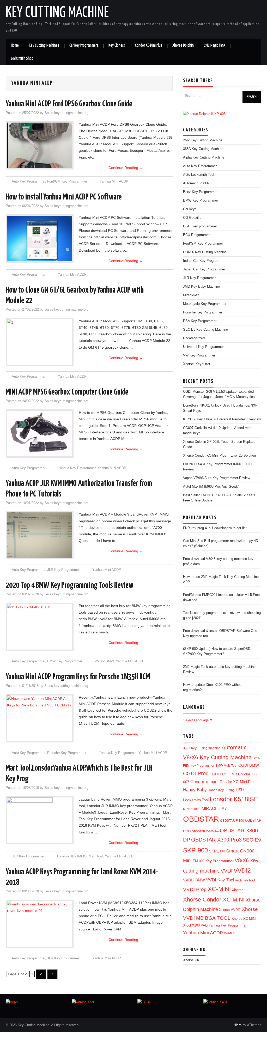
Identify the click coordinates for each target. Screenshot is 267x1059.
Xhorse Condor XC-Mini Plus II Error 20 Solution (219, 455)
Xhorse (238, 890)
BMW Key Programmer (64, 661)
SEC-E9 (252, 840)
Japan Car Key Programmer (204, 269)
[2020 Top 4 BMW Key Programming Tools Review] (39, 627)
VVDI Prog (195, 889)
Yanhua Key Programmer (76, 468)
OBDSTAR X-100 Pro (205, 831)
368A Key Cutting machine (202, 748)
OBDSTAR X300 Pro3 (216, 840)
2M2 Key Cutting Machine (202, 140)
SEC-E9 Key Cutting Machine (205, 329)
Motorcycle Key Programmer (204, 304)
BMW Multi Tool (226, 765)
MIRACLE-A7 (214, 808)
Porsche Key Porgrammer (66, 753)
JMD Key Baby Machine (201, 286)
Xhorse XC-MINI (244, 919)
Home (15, 45)
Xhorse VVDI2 (230, 910)
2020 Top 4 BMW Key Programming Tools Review (69, 585)
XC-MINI (219, 889)
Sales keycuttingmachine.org (66, 113)
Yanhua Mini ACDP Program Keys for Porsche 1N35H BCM (78, 677)
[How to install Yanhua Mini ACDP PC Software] (39, 238)
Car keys (190, 209)
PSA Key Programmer (199, 321)
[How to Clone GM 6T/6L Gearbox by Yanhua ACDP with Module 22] (39, 342)
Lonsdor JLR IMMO (72, 856)
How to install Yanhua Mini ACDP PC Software (64, 197)
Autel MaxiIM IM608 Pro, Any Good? (211, 486)
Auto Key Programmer (28, 181)
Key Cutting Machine (57, 12)
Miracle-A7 (191, 295)
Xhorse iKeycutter (196, 364)
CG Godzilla (192, 218)
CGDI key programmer (200, 226)
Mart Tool (96, 856)
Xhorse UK (191, 960)
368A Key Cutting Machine (203, 149)
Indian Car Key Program (201, 261)
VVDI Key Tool (220, 879)
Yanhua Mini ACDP (114, 181)
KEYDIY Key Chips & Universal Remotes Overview (222, 419)
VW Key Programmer (199, 355)
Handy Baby (195, 789)
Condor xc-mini (204, 781)
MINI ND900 (192, 809)
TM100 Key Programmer (213, 861)
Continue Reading (125, 168)
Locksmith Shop (22, 58)
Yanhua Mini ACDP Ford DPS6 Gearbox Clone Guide (69, 104)
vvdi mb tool (245, 880)
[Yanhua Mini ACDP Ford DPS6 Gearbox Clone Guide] (39, 145)
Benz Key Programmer (200, 192)
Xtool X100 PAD (195, 925)
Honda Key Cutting (221, 790)
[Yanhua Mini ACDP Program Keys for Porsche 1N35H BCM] (39, 716)
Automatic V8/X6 (196, 183)
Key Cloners (116, 45)
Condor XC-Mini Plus (148, 45)
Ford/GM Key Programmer (67, 181)
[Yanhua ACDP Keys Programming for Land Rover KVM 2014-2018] (39, 919)
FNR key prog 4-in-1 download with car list (215, 528)
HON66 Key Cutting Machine (205, 252)
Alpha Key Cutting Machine (203, 157)
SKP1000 (217, 851)
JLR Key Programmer (63, 570)
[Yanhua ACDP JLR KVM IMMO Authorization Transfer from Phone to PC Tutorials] (39, 535)
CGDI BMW (248, 765)
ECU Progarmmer (196, 235)
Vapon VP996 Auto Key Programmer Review (216, 478)
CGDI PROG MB (223, 774)
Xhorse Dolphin (183, 45)
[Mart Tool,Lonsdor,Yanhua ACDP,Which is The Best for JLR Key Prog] (39, 820)
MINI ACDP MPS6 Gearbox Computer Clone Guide (67, 392)
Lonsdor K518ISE (234, 799)
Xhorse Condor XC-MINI (214, 899)
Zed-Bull (229, 933)
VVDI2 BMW (104, 661)
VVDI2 (242, 870)
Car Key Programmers (83, 45)
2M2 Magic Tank (215, 45)
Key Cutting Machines (44, 45)
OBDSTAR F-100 (232, 820)
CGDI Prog (196, 773)
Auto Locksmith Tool (198, 175)
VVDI (227, 871)
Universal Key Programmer (203, 347)
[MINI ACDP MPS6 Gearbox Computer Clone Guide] (39, 433)
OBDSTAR (201, 819)
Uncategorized (194, 338)
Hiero (237, 1025)
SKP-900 (195, 850)
